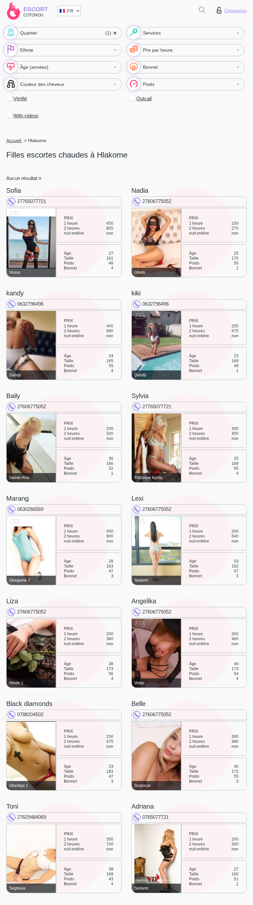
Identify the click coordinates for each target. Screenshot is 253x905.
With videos (26, 115)
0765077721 (155, 817)
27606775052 (156, 201)
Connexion (235, 10)
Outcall (144, 98)
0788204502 (30, 714)
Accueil (14, 140)
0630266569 (30, 509)
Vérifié (20, 98)
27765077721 (31, 201)
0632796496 (30, 304)
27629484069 (31, 817)
